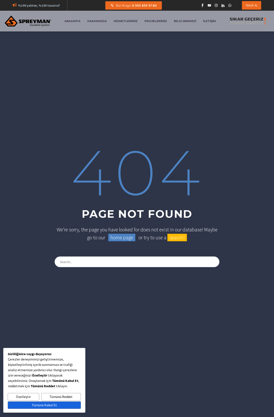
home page (121, 237)
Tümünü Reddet (61, 397)
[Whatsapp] (229, 5)
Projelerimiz (155, 21)
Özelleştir (23, 397)
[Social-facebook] (202, 5)
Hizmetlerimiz (126, 21)
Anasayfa (72, 21)
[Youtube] (209, 5)
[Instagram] (216, 5)
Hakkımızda (97, 21)
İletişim (209, 21)
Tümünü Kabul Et (44, 405)
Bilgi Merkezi (185, 21)
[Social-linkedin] (223, 5)
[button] (14, 5)
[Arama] (214, 261)
